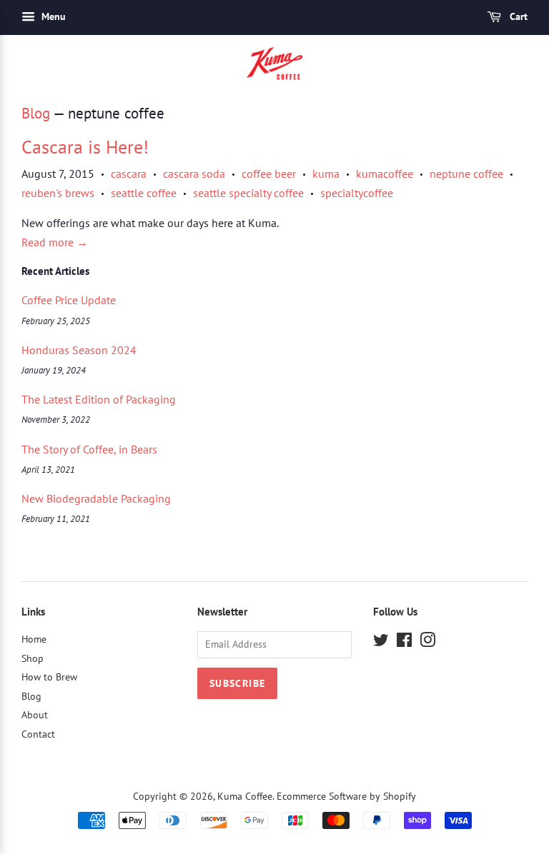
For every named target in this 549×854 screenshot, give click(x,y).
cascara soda (194, 173)
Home (33, 639)
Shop (32, 658)
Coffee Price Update (68, 300)
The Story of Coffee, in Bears (89, 449)
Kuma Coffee (244, 796)
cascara (129, 173)
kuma (326, 173)
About (34, 714)
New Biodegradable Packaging (96, 498)
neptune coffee (466, 173)
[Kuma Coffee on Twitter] (381, 642)
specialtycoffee (356, 193)
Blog (35, 113)
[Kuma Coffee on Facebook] (404, 642)
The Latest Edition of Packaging (98, 399)
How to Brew (49, 676)
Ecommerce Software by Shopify (346, 796)
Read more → (54, 242)
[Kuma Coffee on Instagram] (427, 642)
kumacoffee (384, 173)
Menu (52, 16)
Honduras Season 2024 (79, 350)
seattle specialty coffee (248, 193)
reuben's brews (57, 193)
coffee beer (269, 173)
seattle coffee (144, 193)
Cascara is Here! (85, 147)
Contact (38, 734)
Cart (517, 16)
